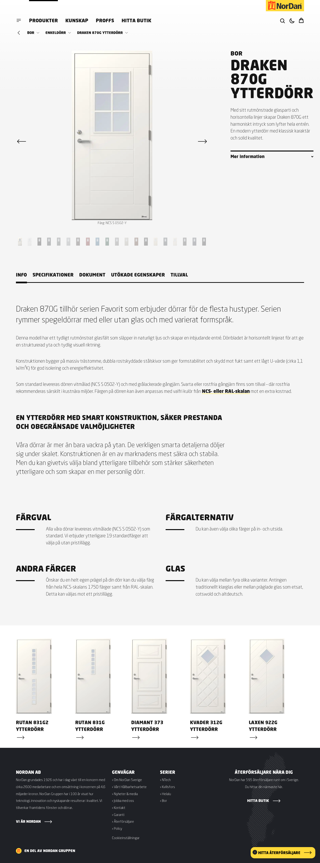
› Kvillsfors (167, 787)
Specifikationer (53, 275)
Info (21, 275)
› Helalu (165, 794)
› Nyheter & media (125, 794)
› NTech (165, 780)
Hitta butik (136, 20)
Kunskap (76, 20)
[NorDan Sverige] (285, 5)
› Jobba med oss (123, 800)
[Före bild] (21, 141)
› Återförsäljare (123, 821)
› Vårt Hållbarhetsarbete (129, 787)
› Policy (117, 828)
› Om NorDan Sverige (127, 780)
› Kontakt (118, 807)
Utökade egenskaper (138, 275)
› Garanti (118, 814)
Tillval (179, 275)
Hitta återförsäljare (279, 852)
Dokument (92, 275)
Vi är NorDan (28, 821)
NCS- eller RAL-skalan (226, 391)
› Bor (163, 800)
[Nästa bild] (202, 141)
